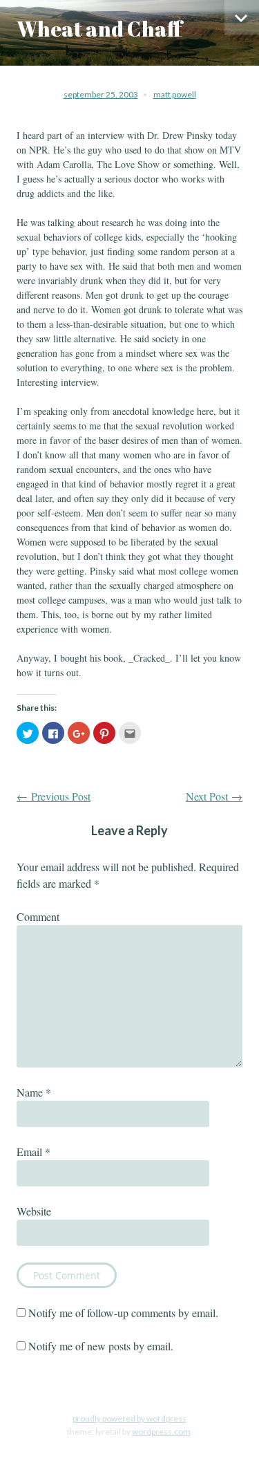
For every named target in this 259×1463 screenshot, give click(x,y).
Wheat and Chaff (99, 29)
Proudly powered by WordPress (129, 1418)
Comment (38, 916)
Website (34, 1211)
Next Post (214, 796)
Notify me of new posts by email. (100, 1346)
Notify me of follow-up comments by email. (123, 1312)
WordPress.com (161, 1431)
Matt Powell (174, 94)
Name (34, 1092)
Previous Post (53, 796)
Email (33, 1151)
